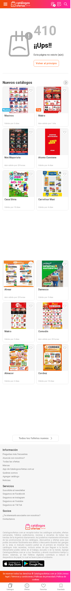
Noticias (7, 480)
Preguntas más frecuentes (15, 454)
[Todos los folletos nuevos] (65, 82)
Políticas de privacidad (44, 576)
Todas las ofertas (11, 461)
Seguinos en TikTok (12, 505)
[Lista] (59, 4)
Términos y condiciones (22, 576)
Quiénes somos (10, 473)
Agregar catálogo (11, 476)
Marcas (6, 465)
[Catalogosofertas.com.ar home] (20, 4)
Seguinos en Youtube (13, 501)
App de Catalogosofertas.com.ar (18, 469)
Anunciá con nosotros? (14, 458)
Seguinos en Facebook (14, 494)
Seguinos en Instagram (14, 497)
